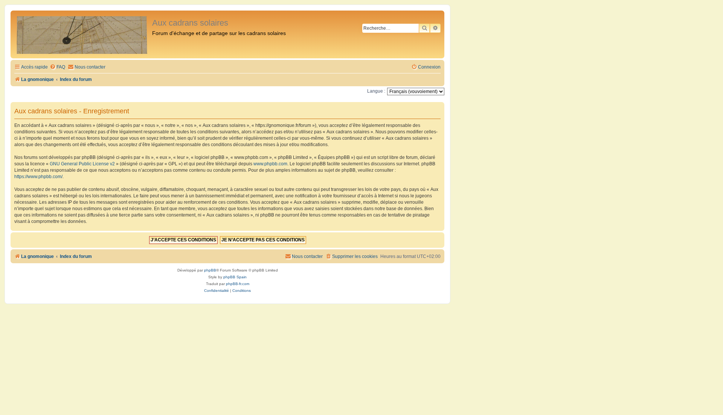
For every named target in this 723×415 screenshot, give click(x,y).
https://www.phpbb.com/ (38, 176)
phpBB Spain (235, 277)
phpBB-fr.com (237, 284)
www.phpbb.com (270, 163)
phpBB (210, 270)
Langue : (376, 91)
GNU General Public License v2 (82, 163)
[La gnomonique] (82, 34)
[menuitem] (57, 67)
